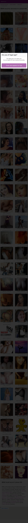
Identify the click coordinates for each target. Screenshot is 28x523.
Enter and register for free (14, 65)
